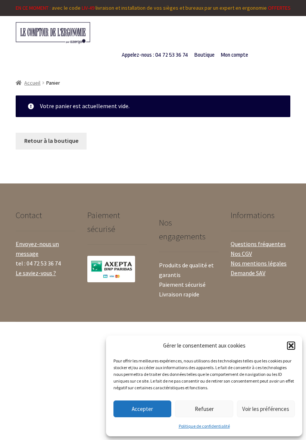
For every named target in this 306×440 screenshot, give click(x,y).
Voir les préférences (265, 408)
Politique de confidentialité (204, 426)
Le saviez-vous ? (36, 273)
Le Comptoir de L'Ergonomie (72, 33)
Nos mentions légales (259, 263)
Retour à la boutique (51, 140)
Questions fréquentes (258, 244)
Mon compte (234, 54)
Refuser (204, 408)
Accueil (32, 82)
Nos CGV (241, 253)
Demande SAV (248, 273)
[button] (291, 345)
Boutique (204, 54)
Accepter (142, 408)
